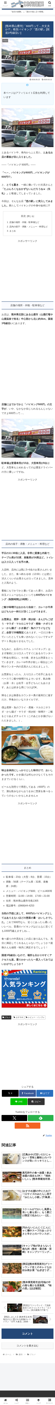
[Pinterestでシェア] (15, 1020)
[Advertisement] (27, 270)
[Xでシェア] (9, 1003)
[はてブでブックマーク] (34, 1012)
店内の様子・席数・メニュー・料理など (28, 226)
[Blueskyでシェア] (34, 1003)
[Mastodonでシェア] (21, 1003)
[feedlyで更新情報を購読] (40, 1118)
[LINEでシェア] (46, 1012)
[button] (36, 1101)
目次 (23, 216)
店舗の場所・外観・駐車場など (24, 222)
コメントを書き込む (27, 1345)
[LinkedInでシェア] (27, 1020)
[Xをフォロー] (14, 1118)
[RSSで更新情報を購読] (27, 1126)
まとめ (12, 231)
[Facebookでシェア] (9, 1012)
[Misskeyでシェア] (46, 1003)
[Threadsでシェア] (21, 1012)
